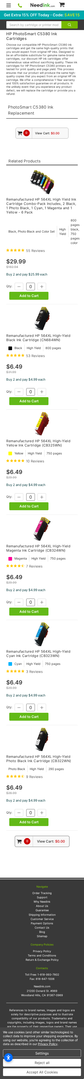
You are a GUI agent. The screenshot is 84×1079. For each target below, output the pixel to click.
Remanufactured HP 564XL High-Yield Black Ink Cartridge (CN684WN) (38, 337)
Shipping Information (42, 914)
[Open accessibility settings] (8, 1057)
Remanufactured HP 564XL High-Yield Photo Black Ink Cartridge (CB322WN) (38, 758)
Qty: (9, 286)
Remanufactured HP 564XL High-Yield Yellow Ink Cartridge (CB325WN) (38, 443)
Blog (42, 932)
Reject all (42, 1063)
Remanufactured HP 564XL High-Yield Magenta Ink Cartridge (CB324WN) (38, 548)
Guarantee (42, 910)
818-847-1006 (45, 979)
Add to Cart (29, 296)
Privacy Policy (42, 951)
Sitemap (42, 936)
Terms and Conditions (42, 955)
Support (42, 897)
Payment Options (42, 923)
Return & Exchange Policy (42, 959)
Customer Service (42, 919)
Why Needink (42, 901)
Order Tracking (42, 893)
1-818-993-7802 (48, 974)
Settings (42, 1053)
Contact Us (42, 927)
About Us (42, 906)
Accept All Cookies (42, 1072)
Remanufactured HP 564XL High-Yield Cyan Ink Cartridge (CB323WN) (38, 653)
